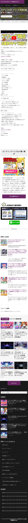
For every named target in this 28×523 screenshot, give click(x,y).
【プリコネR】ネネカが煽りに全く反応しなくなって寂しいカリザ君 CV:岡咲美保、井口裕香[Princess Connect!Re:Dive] (17, 265)
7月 (16, 492)
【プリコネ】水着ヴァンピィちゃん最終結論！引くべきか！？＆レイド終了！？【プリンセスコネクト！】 (7, 335)
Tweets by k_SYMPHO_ (6, 56)
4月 (11, 492)
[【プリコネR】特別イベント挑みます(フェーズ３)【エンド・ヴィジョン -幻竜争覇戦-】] (4, 411)
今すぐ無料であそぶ (14, 196)
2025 (3, 496)
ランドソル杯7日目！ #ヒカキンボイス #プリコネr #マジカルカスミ (7, 354)
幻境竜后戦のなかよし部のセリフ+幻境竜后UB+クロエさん (20, 374)
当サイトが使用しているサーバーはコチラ (11, 463)
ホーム (2, 5)
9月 (19, 496)
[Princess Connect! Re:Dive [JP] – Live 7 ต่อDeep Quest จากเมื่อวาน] (4, 242)
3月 (9, 492)
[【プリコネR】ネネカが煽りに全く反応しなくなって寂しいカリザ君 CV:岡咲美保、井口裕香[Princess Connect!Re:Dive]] (4, 266)
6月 (14, 492)
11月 (24, 496)
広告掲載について (16, 5)
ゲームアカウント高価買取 (7, 477)
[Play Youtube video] (14, 37)
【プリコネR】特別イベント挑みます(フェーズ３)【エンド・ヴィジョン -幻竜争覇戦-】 (20, 335)
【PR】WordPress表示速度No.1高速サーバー (11, 481)
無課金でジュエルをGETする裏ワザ (9, 474)
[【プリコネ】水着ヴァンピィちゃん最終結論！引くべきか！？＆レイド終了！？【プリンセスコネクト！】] (4, 403)
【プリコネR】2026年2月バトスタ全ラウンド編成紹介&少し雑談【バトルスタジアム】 (17, 292)
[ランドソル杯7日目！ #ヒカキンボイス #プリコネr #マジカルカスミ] (4, 419)
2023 (3, 503)
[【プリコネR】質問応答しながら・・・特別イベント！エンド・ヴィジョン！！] (4, 435)
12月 (26, 496)
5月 (12, 492)
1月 (5, 492)
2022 (3, 507)
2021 (3, 510)
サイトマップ (24, 5)
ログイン (13, 311)
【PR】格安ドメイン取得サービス (9, 485)
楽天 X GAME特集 (6, 470)
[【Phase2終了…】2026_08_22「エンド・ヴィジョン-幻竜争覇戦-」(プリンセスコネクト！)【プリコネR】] (4, 427)
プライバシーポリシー (6, 448)
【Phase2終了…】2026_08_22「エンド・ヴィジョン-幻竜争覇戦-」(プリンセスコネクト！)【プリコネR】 (20, 355)
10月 (21, 496)
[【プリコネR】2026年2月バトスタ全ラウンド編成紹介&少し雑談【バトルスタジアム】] (4, 292)
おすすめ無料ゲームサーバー (8, 466)
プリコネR (9, 16)
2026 (3, 492)
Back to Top (14, 383)
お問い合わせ (8, 5)
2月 (7, 492)
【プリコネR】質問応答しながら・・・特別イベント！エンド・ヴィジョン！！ (7, 375)
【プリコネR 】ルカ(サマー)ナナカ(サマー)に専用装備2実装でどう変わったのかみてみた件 (17, 279)
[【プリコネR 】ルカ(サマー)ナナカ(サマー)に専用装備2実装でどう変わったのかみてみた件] (4, 280)
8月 (17, 492)
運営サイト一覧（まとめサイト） (9, 459)
